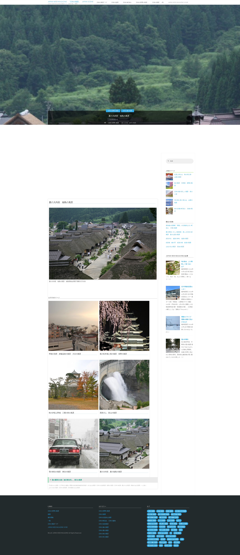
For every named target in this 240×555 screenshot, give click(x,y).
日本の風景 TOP (53, 524)
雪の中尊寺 (184, 339)
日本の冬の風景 (104, 537)
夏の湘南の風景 (173, 517)
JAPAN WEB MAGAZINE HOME (58, 527)
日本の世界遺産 (152, 527)
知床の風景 (151, 536)
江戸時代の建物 (64, 485)
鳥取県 (176, 545)
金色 (170, 542)
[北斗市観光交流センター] (173, 293)
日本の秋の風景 (104, 534)
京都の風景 (160, 511)
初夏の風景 (169, 511)
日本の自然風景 (104, 524)
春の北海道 (181, 527)
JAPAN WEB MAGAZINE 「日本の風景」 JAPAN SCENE (70, 2)
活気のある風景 (163, 533)
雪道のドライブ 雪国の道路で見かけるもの (187, 319)
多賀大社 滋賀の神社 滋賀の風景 (177, 238)
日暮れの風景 (183, 523)
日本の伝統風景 (101, 485)
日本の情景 (102, 514)
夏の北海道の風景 (163, 514)
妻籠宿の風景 (152, 520)
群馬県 (163, 539)
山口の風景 (161, 520)
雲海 (161, 545)
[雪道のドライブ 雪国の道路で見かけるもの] (173, 323)
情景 (49, 514)
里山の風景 (163, 542)
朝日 (180, 530)
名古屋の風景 (152, 514)
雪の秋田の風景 (152, 545)
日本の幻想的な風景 (105, 517)
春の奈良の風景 (152, 530)
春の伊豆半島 (171, 527)
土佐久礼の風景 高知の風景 (175, 246)
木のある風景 (92, 485)
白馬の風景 (177, 533)
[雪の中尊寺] (173, 345)
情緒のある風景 (135, 485)
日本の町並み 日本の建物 (107, 521)
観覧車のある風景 (173, 539)
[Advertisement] (120, 139)
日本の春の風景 (104, 527)
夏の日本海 (163, 517)
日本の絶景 (117, 485)
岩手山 (179, 520)
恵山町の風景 (164, 523)
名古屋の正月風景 (180, 511)
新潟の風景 (173, 523)
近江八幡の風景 (152, 542)
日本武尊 (162, 527)
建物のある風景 (152, 523)
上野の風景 (151, 511)
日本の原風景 (63, 487)
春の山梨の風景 (164, 530)
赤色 (182, 539)
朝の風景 (174, 530)
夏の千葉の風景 (176, 514)
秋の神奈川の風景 (153, 539)
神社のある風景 (170, 536)
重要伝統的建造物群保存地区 (78, 485)
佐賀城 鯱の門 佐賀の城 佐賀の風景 (178, 242)
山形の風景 (171, 520)
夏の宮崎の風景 (152, 517)
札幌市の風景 (152, 533)
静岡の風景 (168, 545)
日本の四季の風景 (113, 110)
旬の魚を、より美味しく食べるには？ (187, 264)
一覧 (49, 521)
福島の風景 (110, 485)
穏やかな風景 (54, 485)
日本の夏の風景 (127, 110)
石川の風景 (160, 536)
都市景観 (50, 517)
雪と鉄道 (176, 542)
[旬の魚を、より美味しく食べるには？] (173, 267)
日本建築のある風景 (74, 487)
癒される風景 (126, 485)
